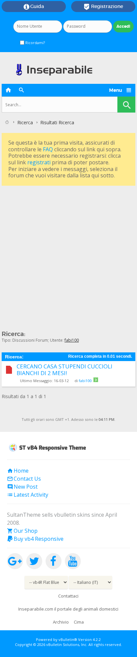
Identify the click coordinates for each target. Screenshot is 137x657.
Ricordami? (34, 42)
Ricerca (25, 122)
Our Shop (22, 530)
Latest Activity (27, 494)
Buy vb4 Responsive (35, 538)
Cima (79, 622)
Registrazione (103, 6)
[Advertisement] (68, 256)
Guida (34, 6)
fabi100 (85, 380)
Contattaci (68, 596)
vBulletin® (68, 639)
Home (18, 470)
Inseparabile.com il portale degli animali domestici (68, 609)
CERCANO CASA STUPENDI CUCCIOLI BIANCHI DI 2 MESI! (64, 369)
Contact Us (24, 478)
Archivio (61, 622)
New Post (22, 486)
